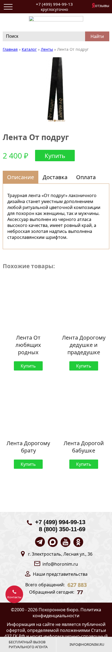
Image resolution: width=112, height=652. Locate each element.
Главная (10, 49)
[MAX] (53, 542)
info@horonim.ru (60, 564)
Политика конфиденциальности (67, 613)
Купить (55, 155)
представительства (67, 574)
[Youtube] (65, 542)
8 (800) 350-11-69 (62, 529)
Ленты (47, 49)
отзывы (102, 5)
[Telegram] (40, 542)
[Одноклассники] (78, 542)
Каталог (29, 49)
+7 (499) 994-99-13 (54, 4)
